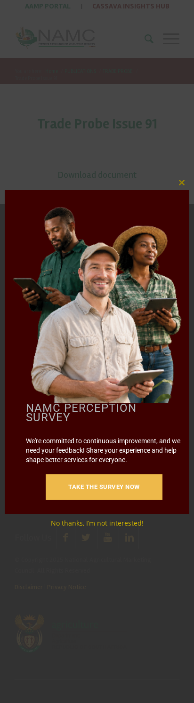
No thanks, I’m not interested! (97, 523)
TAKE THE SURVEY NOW (104, 486)
